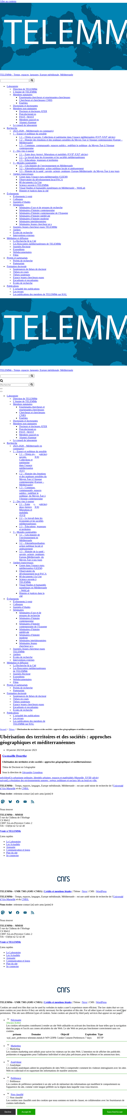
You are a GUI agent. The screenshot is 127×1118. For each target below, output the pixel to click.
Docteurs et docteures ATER (33, 111)
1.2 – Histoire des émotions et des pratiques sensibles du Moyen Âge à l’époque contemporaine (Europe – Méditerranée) (71, 141)
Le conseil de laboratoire (25, 125)
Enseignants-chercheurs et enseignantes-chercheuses (44, 97)
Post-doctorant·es (27, 114)
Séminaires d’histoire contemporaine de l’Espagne (43, 213)
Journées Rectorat (21, 246)
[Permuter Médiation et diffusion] (54, 662)
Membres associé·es (29, 119)
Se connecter (12, 855)
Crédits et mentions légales (58, 891)
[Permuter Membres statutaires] (54, 404)
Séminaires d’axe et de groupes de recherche (41, 207)
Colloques (18, 199)
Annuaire (10, 847)
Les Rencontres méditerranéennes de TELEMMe (37, 244)
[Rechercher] (32, 80)
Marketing (16, 1045)
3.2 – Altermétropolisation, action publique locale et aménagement (51, 168)
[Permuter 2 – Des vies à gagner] (54, 501)
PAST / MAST (26, 117)
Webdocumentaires (22, 252)
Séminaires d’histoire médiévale (34, 216)
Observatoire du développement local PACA (41, 179)
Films (15, 255)
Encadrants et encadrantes (25, 280)
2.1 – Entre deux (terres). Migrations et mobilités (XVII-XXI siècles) (53, 154)
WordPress (101, 891)
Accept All (26, 1112)
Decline (7, 1112)
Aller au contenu (8, 1)
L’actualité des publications (26, 288)
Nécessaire (16, 1020)
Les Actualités (13, 844)
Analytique (16, 1062)
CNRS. (25, 788)
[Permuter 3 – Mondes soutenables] (54, 532)
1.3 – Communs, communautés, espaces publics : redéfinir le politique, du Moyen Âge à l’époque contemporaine (66, 147)
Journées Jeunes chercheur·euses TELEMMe (35, 227)
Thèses (12, 729)
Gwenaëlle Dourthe (14, 755)
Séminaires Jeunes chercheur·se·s (35, 224)
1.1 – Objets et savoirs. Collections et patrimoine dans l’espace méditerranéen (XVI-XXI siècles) (67, 136)
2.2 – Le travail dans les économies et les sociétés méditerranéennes (52, 157)
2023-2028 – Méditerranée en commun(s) (33, 131)
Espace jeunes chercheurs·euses (28, 277)
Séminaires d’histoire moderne (34, 218)
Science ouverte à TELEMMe (34, 185)
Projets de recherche (23, 260)
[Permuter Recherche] (54, 443)
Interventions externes (23, 235)
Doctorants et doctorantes (25, 105)
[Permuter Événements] (54, 598)
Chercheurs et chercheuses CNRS (35, 100)
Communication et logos (18, 850)
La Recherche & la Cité (24, 241)
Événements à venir (22, 196)
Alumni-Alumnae (27, 122)
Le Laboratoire (13, 841)
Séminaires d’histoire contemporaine (37, 210)
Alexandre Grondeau (32, 772)
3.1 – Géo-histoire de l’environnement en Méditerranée (46, 165)
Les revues (18, 291)
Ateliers (17, 229)
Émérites (23, 103)
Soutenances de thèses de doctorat (29, 269)
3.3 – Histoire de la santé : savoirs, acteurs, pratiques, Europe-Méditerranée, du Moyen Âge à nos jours (69, 171)
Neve (84, 891)
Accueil (3, 729)
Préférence (16, 1078)
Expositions (18, 249)
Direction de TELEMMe (25, 89)
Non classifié (17, 1094)
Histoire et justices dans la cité (33, 190)
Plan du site (12, 852)
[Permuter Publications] (54, 712)
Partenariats (18, 263)
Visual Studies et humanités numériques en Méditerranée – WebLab (52, 188)
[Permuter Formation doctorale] (54, 693)
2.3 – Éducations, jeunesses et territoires (38, 160)
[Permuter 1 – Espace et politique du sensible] (54, 451)
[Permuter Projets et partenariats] (54, 685)
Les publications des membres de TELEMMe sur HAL (40, 294)
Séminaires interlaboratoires (32, 221)
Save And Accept (115, 1112)
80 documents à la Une (30, 182)
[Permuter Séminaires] (54, 610)
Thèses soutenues (21, 274)
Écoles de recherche (23, 232)
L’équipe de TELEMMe (25, 92)
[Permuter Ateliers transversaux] (54, 562)
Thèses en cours (21, 272)
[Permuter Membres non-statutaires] (54, 423)
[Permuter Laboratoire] (54, 395)
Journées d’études (21, 202)
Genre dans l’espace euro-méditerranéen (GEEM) (43, 176)
